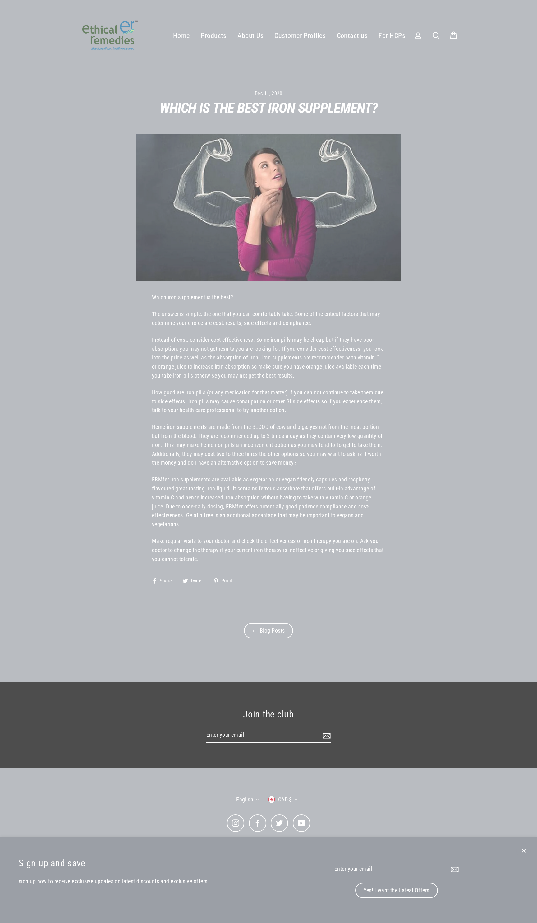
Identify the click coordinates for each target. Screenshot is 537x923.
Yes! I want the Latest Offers (396, 890)
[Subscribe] (454, 869)
